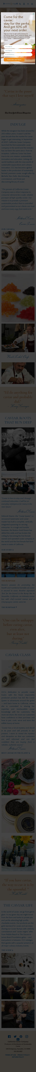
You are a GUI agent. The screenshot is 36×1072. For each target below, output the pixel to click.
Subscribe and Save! (14, 59)
